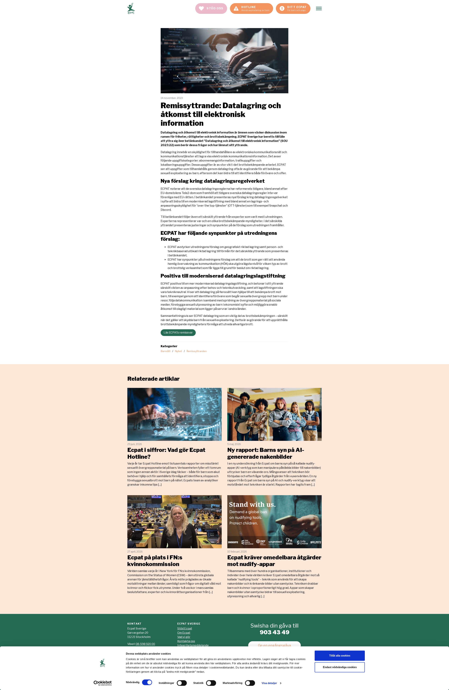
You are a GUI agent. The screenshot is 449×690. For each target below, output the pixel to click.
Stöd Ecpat (184, 628)
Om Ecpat (183, 632)
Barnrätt (165, 351)
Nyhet (178, 351)
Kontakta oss (186, 641)
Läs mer (174, 437)
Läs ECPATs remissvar (178, 332)
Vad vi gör (183, 637)
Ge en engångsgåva (274, 645)
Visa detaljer (269, 683)
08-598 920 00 (145, 644)
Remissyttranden (196, 351)
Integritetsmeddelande (193, 645)
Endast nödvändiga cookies (340, 667)
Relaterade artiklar (153, 378)
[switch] (182, 683)
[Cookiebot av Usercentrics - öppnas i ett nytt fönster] (102, 683)
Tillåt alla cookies (339, 655)
